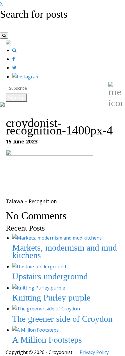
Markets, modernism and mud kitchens (64, 251)
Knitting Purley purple (51, 297)
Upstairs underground (50, 276)
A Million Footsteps (47, 339)
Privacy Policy (94, 352)
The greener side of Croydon (62, 318)
